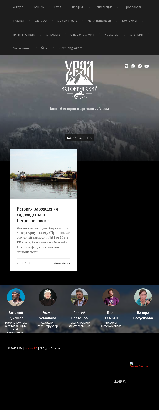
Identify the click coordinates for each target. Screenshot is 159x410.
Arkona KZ (31, 348)
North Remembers (99, 20)
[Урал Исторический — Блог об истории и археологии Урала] (79, 80)
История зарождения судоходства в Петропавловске (37, 215)
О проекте (53, 34)
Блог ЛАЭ (41, 20)
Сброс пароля (132, 7)
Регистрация (103, 7)
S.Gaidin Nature (67, 20)
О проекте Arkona (82, 34)
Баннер (39, 7)
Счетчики (136, 34)
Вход (57, 7)
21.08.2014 (23, 263)
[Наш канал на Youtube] (146, 66)
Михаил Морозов (62, 263)
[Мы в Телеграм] (140, 66)
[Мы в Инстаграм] (133, 66)
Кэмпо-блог (129, 20)
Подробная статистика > (120, 382)
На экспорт (112, 34)
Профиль (78, 7)
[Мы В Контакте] (127, 66)
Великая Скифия (24, 34)
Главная (18, 20)
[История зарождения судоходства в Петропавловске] (43, 174)
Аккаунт (18, 7)
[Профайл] (16, 297)
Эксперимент (22, 48)
